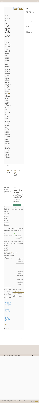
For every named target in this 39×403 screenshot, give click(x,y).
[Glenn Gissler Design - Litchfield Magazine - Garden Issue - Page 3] (20, 7)
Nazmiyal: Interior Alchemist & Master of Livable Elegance (15, 174)
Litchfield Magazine (8, 5)
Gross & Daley (8, 328)
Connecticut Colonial (9, 182)
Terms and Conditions (17, 355)
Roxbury (9, 93)
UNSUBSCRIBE (27, 31)
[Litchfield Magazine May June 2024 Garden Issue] (8, 20)
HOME (3, 352)
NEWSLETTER (4, 351)
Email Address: (28, 22)
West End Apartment (11, 336)
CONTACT (3, 350)
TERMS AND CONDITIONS (29, 32)
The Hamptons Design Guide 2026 (8, 173)
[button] (37, 1)
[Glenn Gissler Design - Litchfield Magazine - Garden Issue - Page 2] (15, 7)
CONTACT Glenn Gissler (17, 204)
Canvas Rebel (11, 170)
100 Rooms (19, 170)
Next (22, 338)
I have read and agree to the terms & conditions (30, 26)
